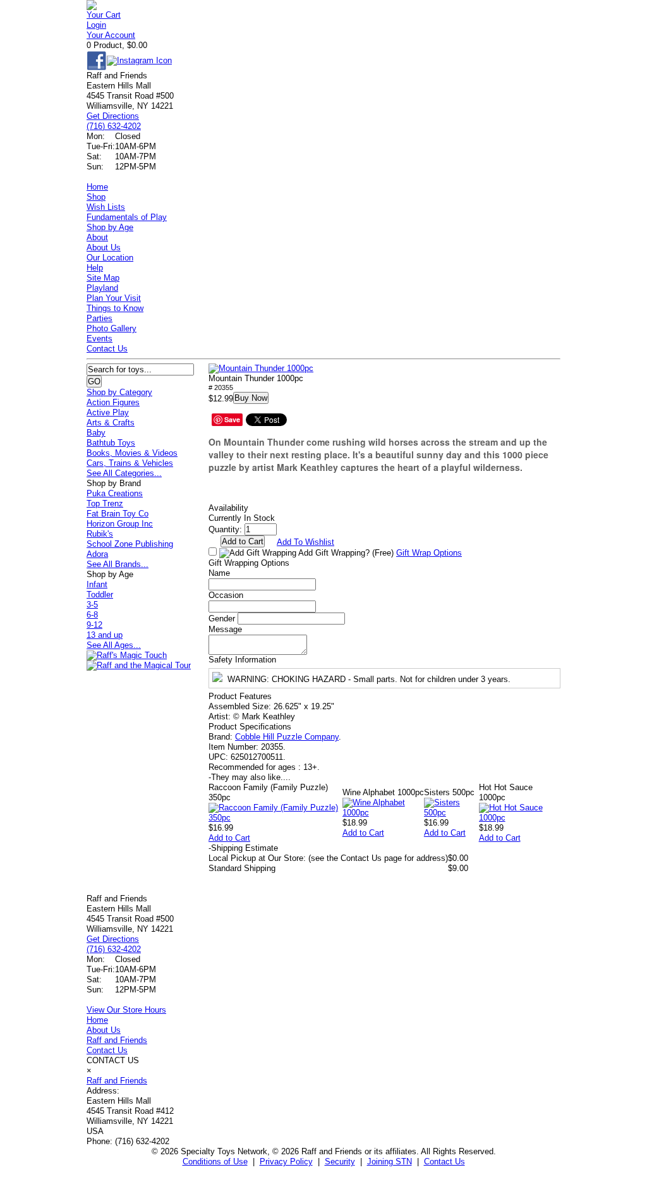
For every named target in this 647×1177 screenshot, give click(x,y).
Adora (97, 554)
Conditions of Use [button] (215, 1161)
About (97, 237)
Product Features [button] (240, 696)
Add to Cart (229, 838)
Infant (97, 584)
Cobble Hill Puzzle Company (287, 736)
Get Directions (113, 116)
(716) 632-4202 (114, 126)
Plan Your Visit (114, 298)
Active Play (108, 412)
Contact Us (107, 348)
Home (97, 187)
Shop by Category (119, 392)
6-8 (92, 614)
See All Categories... (124, 473)
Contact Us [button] (444, 1161)
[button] (261, 368)
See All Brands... (117, 564)
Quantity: (225, 529)
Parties (99, 318)
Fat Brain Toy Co (117, 513)
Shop (96, 197)
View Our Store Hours (126, 1010)
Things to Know (115, 308)
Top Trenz (105, 503)
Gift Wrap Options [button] (429, 553)
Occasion (226, 595)
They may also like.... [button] (250, 777)
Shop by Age (110, 227)
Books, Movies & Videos (132, 453)
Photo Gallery (111, 328)
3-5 (92, 604)
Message (225, 629)
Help (95, 267)
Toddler (100, 594)
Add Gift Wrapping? (345, 553)
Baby (96, 432)
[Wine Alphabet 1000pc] (383, 812)
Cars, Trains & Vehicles (130, 463)
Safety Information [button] (242, 659)
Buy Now (250, 398)
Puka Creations (115, 493)
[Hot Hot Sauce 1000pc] (519, 817)
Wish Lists (106, 207)
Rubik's (100, 534)
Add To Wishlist (305, 542)
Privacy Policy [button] (286, 1161)
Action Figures (113, 402)
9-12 (94, 625)
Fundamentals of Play (127, 217)
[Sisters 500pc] (451, 812)
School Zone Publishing (130, 544)
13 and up (105, 635)
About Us (104, 247)
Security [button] (340, 1161)
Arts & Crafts (111, 422)
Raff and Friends (117, 1040)
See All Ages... (114, 645)
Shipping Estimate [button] (243, 848)
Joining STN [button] (389, 1161)
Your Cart (104, 15)
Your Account (111, 35)
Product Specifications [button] (250, 726)
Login (96, 25)
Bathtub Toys (111, 443)
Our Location (110, 257)
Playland (102, 288)
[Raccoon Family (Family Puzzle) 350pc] (275, 817)
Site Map (103, 278)
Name (219, 573)
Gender (222, 618)
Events (99, 338)
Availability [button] (228, 508)
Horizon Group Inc (120, 523)
